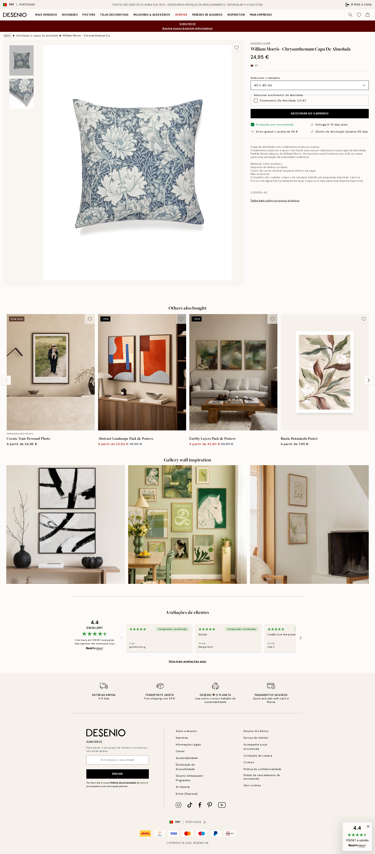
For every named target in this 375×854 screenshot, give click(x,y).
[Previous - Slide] (6, 380)
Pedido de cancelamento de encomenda (262, 777)
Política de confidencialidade (262, 769)
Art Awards (183, 787)
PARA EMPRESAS (261, 14)
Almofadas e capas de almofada (37, 35)
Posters (88, 14)
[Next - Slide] (368, 380)
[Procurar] (350, 14)
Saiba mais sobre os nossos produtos (275, 200)
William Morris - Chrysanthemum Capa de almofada (86, 35)
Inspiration (236, 14)
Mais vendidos (46, 14)
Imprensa (182, 737)
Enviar (117, 774)
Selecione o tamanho (265, 78)
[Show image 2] (21, 94)
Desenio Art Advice (256, 731)
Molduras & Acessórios (151, 14)
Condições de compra (258, 755)
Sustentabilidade (187, 758)
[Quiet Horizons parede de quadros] (309, 524)
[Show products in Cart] (367, 15)
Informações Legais (188, 744)
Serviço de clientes (256, 737)
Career (180, 751)
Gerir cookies (252, 785)
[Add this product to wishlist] (236, 47)
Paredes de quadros (207, 14)
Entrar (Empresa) (187, 793)
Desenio (198, 843)
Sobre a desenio (186, 731)
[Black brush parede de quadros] (65, 524)
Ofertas (181, 14)
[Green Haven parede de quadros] (187, 524)
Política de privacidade (123, 782)
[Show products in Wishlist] (359, 15)
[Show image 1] (21, 60)
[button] (357, 836)
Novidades (70, 14)
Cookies (249, 762)
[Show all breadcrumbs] (7, 36)
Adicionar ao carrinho (310, 113)
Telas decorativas (114, 14)
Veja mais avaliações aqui (187, 661)
